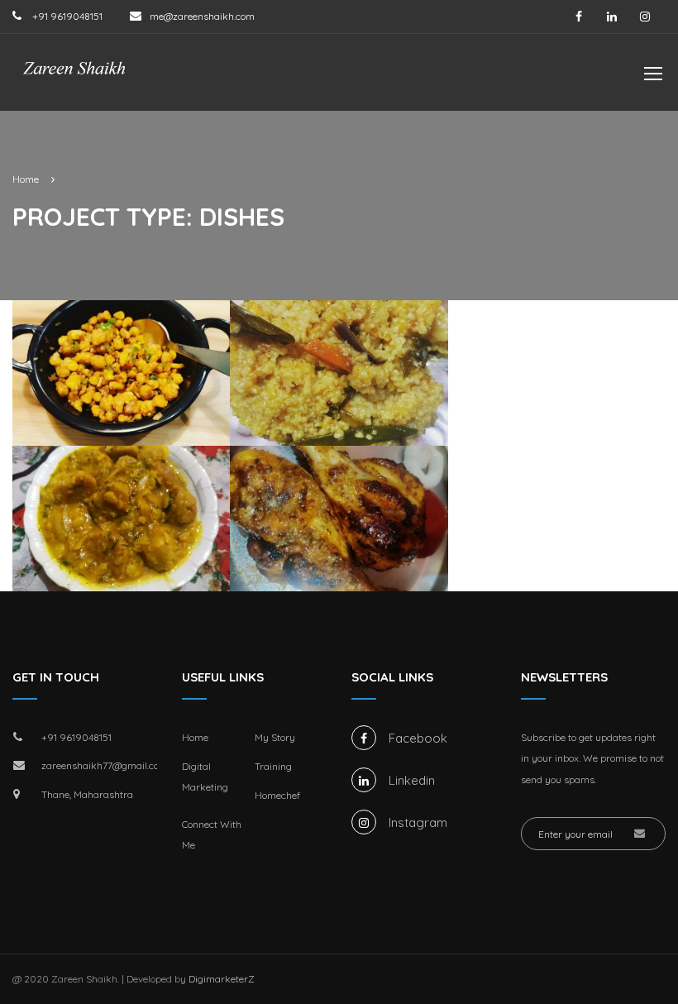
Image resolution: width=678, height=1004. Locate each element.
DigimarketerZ (222, 979)
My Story (275, 737)
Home (195, 737)
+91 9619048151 (66, 16)
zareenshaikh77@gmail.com (99, 765)
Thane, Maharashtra (87, 794)
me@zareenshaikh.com (202, 16)
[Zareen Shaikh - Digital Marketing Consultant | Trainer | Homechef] (74, 80)
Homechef (277, 795)
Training (273, 766)
